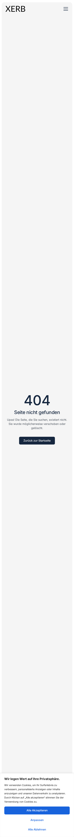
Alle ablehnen (37, 829)
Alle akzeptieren (37, 810)
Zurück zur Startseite (37, 440)
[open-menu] (66, 9)
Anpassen (37, 820)
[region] (37, 805)
